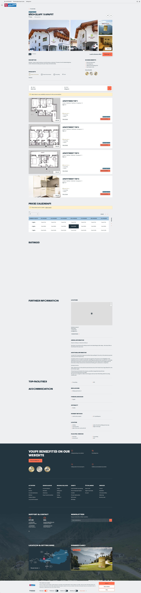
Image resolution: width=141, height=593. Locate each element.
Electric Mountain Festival (76, 490)
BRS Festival (73, 497)
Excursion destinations (33, 492)
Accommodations (46, 488)
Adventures (45, 492)
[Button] (110, 520)
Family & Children (32, 497)
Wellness (30, 495)
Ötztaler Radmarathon (75, 495)
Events (73, 485)
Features (30, 77)
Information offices (103, 492)
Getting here (28, 1)
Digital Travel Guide (89, 490)
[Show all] (44, 122)
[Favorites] (137, 1)
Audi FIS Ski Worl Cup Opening (77, 488)
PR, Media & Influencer (72, 580)
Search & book (47, 485)
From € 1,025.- (43, 230)
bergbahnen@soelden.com (48, 522)
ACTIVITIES (32, 485)
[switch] (56, 591)
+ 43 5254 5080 (32, 522)
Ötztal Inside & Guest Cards (18, 1)
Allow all (106, 583)
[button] (92, 314)
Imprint (36, 580)
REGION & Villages (62, 485)
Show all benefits (88, 70)
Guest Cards (87, 488)
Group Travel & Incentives (48, 495)
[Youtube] (111, 581)
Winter (30, 488)
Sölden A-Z (59, 497)
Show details (82, 590)
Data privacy (43, 580)
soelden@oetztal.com (47, 525)
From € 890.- (43, 226)
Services (102, 485)
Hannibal (73, 492)
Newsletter (101, 490)
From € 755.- (43, 222)
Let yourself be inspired (33, 499)
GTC (49, 580)
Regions (58, 488)
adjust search (48, 207)
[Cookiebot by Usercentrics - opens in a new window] (32, 591)
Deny (107, 589)
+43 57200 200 (8, 1)
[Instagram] (105, 581)
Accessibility (55, 580)
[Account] (139, 1)
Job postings (63, 580)
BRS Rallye (73, 499)
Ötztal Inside (89, 485)
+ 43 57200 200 (31, 525)
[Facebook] (108, 581)
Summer (30, 490)
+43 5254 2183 (74, 330)
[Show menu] (2, 5)
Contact (101, 488)
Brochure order (102, 497)
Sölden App (101, 495)
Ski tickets (45, 490)
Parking (58, 495)
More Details (65, 119)
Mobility (58, 492)
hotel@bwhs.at (74, 331)
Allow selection (107, 586)
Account (87, 492)
